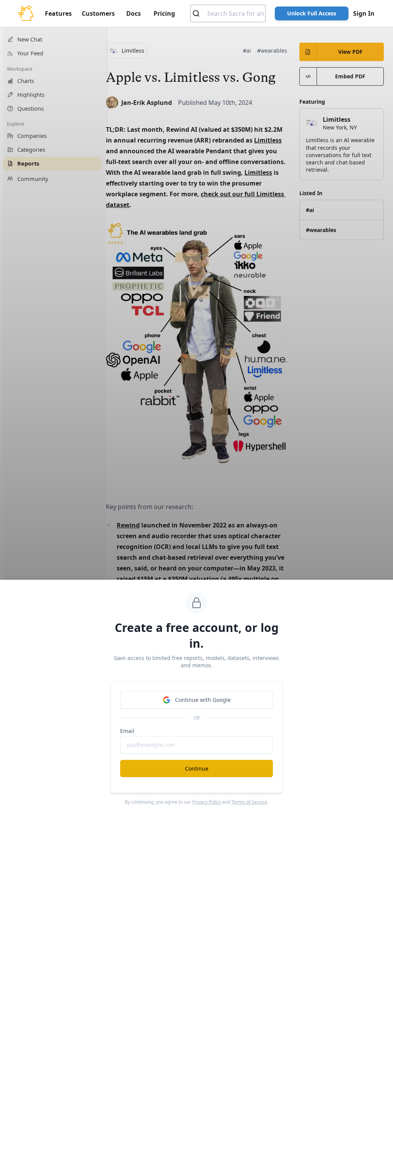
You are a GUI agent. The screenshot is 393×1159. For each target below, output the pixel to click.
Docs (133, 13)
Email (127, 731)
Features (58, 13)
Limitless (268, 140)
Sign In (364, 13)
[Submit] (199, 13)
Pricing (164, 13)
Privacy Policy (206, 802)
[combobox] (228, 13)
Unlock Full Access (311, 13)
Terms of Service (249, 802)
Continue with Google (203, 699)
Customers (98, 13)
